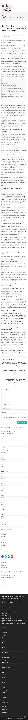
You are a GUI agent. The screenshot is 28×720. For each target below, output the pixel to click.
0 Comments (6, 36)
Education (3, 473)
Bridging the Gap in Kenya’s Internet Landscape (11, 83)
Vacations (3, 514)
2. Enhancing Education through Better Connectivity (14, 86)
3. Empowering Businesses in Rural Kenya (12, 88)
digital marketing (4, 471)
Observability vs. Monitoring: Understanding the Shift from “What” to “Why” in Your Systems (14, 362)
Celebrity (3, 466)
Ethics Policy (3, 545)
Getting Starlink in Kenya (7, 94)
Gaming (2, 478)
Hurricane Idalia (4, 488)
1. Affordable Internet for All (9, 85)
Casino (2, 462)
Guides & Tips (4, 481)
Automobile (3, 452)
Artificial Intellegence (5, 450)
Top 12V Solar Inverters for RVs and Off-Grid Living (14, 371)
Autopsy (3, 454)
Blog (2, 457)
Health (2, 483)
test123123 (3, 534)
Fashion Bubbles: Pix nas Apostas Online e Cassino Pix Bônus (13, 526)
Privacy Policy (4, 547)
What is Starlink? (5, 82)
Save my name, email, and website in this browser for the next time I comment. (13, 418)
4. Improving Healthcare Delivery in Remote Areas (13, 90)
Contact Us (3, 542)
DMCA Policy (3, 544)
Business (3, 459)
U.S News (3, 511)
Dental (2, 469)
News (2, 497)
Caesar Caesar (6, 34)
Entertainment (4, 476)
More (2, 495)
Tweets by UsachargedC (6, 551)
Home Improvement (5, 485)
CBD (2, 464)
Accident (3, 447)
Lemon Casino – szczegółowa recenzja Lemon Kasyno (13, 623)
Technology (3, 507)
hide (16, 79)
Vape (2, 516)
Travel (2, 509)
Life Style (3, 492)
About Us (3, 540)
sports (2, 502)
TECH (23, 34)
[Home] (1, 17)
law (2, 490)
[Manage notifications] (25, 717)
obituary (3, 500)
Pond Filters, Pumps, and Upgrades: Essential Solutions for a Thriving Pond (14, 379)
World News (3, 519)
